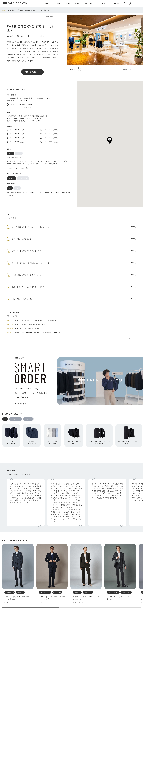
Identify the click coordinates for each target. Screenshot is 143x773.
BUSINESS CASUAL (73, 3)
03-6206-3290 (14, 104)
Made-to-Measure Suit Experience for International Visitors (34, 332)
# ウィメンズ (28, 419)
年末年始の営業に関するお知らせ (23, 328)
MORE (130, 338)
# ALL (5, 419)
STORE (116, 3)
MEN (46, 3)
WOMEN (57, 3)
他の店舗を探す (50, 16)
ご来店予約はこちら (32, 72)
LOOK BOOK (104, 3)
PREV (125, 69)
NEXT (132, 69)
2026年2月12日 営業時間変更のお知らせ (26, 324)
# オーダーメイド (15, 419)
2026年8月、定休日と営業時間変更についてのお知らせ (24, 10)
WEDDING (89, 3)
